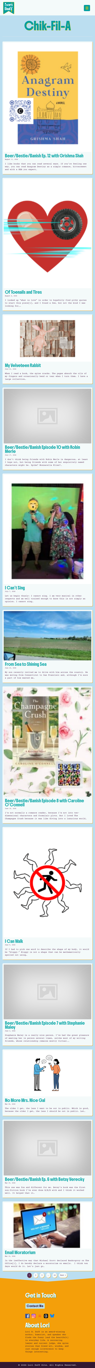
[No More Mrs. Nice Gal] (47, 1082)
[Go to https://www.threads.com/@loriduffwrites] (46, 1316)
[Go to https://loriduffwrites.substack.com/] (40, 1316)
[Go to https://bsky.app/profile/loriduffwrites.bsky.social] (52, 1316)
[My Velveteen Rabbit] (47, 349)
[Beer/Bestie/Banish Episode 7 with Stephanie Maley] (47, 1004)
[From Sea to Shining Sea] (47, 646)
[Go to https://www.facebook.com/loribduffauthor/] (27, 1316)
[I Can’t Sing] (47, 540)
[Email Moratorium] (47, 1236)
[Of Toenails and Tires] (47, 244)
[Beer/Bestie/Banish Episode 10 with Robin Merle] (47, 429)
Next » (63, 1275)
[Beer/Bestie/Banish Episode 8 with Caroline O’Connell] (47, 754)
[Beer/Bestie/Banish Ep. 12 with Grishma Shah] (47, 107)
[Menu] (87, 8)
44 (55, 1275)
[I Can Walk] (47, 893)
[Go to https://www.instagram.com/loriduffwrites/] (33, 1316)
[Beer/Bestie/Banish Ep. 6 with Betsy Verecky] (47, 1159)
